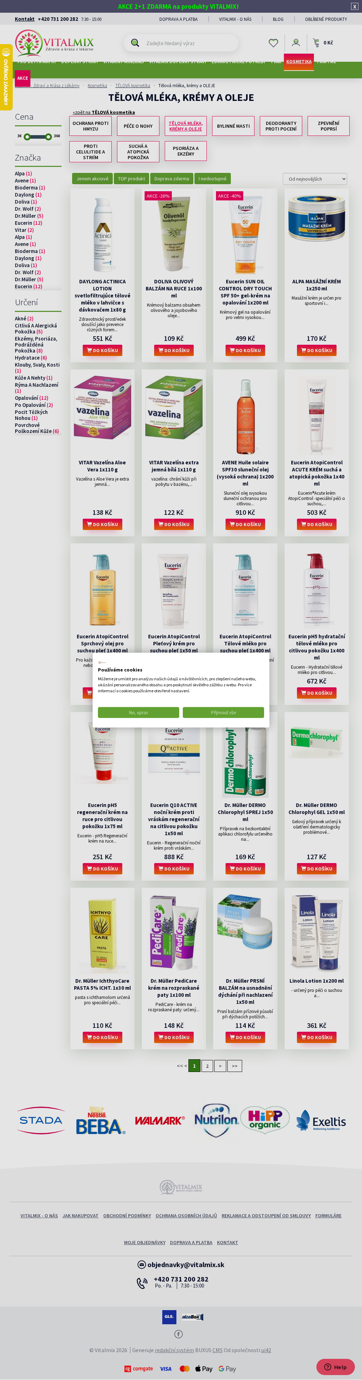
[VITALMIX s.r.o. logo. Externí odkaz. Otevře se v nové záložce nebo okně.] (102, 662)
